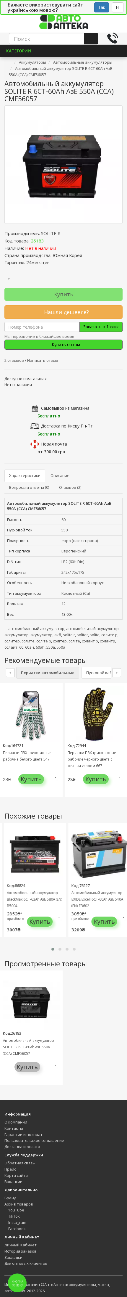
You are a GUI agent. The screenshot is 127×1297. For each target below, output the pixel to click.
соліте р (43, 641)
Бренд (10, 1197)
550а (50, 647)
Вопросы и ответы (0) (29, 487)
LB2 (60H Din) (72, 561)
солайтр (107, 641)
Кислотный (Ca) (75, 593)
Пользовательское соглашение (34, 1140)
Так (101, 7)
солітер (60, 641)
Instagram (16, 1222)
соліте (74, 641)
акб (57, 634)
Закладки (13, 1257)
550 (64, 530)
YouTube (15, 1210)
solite (95, 634)
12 (63, 603)
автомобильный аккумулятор (36, 628)
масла (103, 1284)
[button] (52, 949)
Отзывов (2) (70, 487)
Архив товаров (18, 1204)
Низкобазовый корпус (82, 582)
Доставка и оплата (22, 1146)
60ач (29, 647)
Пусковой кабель (102, 672)
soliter (82, 634)
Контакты (13, 1128)
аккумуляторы (82, 1284)
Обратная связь (19, 1163)
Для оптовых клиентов (26, 1263)
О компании (15, 1122)
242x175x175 (72, 572)
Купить (63, 294)
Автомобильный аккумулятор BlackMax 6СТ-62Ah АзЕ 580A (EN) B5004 (32, 899)
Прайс (10, 1169)
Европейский (73, 551)
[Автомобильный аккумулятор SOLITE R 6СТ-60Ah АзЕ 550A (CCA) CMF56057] (63, 164)
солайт (10, 647)
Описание (60, 475)
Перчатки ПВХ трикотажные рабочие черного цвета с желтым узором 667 (92, 759)
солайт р (90, 641)
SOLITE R (51, 233)
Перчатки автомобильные (47, 672)
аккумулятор (16, 634)
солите (28, 641)
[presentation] (5, 744)
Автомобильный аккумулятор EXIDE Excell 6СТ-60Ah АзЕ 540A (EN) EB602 (95, 899)
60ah (40, 647)
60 (63, 519)
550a (61, 647)
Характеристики (24, 475)
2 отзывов (14, 360)
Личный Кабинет (20, 1245)
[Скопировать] (48, 241)
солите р (109, 634)
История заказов (20, 1251)
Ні (118, 7)
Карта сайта (16, 1175)
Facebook (16, 1228)
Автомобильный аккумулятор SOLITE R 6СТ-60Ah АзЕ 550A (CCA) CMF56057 (28, 1047)
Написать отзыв (42, 360)
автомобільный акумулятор (92, 628)
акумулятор (41, 634)
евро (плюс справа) (79, 540)
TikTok (13, 1216)
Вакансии (13, 1181)
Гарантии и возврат (23, 1134)
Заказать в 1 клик (101, 327)
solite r (69, 634)
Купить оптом (65, 344)
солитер (12, 641)
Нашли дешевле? (66, 312)
